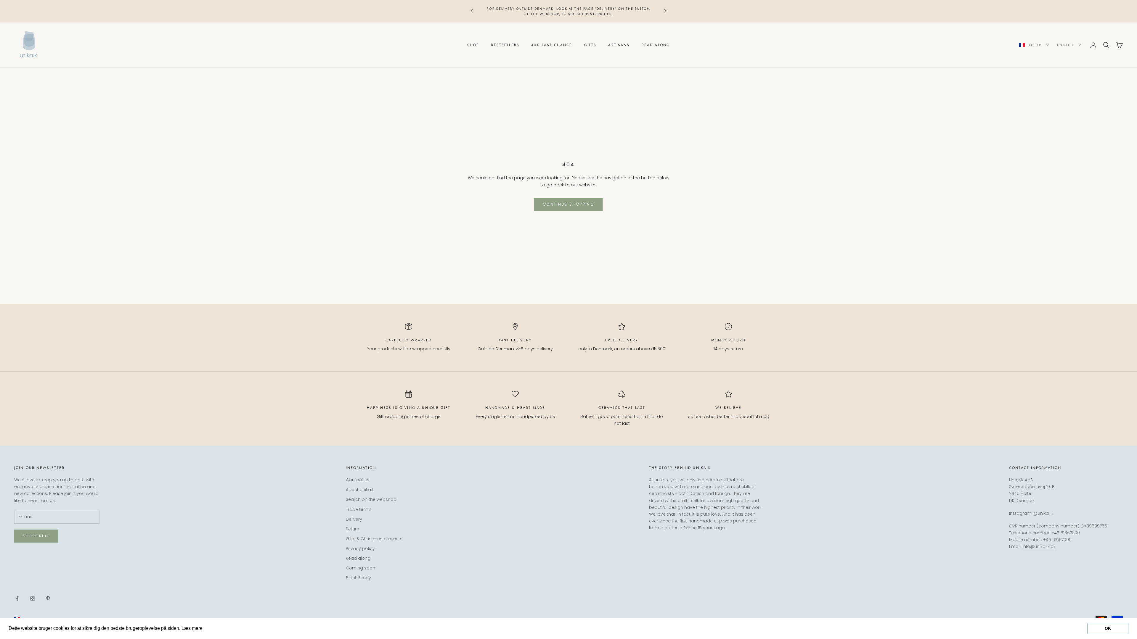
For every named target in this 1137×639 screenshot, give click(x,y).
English (1066, 45)
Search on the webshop (371, 499)
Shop (473, 45)
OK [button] (1108, 628)
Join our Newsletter (1071, 613)
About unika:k (360, 490)
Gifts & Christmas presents (374, 539)
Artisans (618, 45)
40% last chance (551, 45)
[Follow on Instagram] (33, 598)
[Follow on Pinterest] (48, 598)
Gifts (590, 45)
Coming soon (360, 568)
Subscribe (36, 536)
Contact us (358, 480)
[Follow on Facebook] (17, 598)
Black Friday (358, 578)
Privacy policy (360, 548)
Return (352, 529)
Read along (656, 45)
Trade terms (359, 509)
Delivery (354, 519)
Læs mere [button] (215, 628)
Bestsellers (505, 45)
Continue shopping (568, 204)
